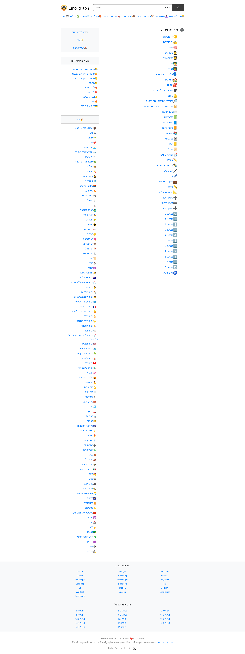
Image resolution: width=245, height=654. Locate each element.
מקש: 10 (170, 267)
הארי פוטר (89, 214)
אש (94, 101)
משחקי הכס (89, 440)
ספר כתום (169, 128)
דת (93, 205)
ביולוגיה (91, 166)
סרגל (172, 187)
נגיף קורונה (89, 449)
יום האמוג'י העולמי (85, 301)
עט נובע (170, 170)
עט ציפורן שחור (166, 165)
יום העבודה (89, 330)
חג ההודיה (89, 243)
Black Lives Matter (85, 127)
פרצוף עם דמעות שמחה (84, 69)
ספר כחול (170, 122)
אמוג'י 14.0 (122, 622)
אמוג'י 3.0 (165, 610)
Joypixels (165, 579)
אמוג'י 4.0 (80, 614)
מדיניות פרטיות (165, 642)
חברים (91, 234)
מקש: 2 (171, 224)
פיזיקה (91, 498)
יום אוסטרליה (88, 277)
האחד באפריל (88, 209)
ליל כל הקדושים (87, 377)
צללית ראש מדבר (165, 74)
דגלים (65, 16)
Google (122, 571)
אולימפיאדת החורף (85, 152)
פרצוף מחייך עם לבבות (84, 73)
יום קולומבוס (88, 358)
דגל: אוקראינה (89, 105)
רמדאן (91, 541)
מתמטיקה (90, 445)
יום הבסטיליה (88, 306)
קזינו (92, 522)
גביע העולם (89, 195)
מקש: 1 (171, 219)
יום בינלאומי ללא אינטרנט (82, 282)
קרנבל (91, 531)
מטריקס (90, 396)
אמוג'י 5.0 (122, 614)
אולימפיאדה (89, 147)
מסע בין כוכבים (87, 430)
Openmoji (80, 583)
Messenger (122, 579)
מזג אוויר (90, 391)
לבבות (91, 372)
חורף (92, 263)
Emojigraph (78, 8)
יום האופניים (88, 292)
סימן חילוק (169, 208)
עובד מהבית (89, 488)
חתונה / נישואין (87, 272)
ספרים (171, 133)
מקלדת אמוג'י (80, 32)
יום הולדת (90, 316)
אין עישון (90, 156)
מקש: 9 (171, 262)
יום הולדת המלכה (86, 320)
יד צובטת (170, 36)
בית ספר (170, 79)
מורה (172, 63)
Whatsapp (80, 579)
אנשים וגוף (161, 16)
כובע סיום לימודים (165, 90)
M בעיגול (170, 272)
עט (173, 176)
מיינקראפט (89, 401)
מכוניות (91, 416)
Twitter (80, 575)
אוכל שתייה (128, 16)
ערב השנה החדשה (86, 493)
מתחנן (93, 82)
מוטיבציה (90, 387)
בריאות (91, 171)
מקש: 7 (171, 251)
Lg (80, 587)
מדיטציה (90, 382)
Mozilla (122, 587)
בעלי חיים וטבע (145, 16)
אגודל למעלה (89, 96)
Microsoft (165, 575)
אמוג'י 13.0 (165, 618)
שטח (92, 546)
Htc (165, 583)
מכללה (91, 420)
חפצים (85, 16)
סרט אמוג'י (89, 483)
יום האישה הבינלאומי (84, 296)
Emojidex (122, 583)
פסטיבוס (90, 507)
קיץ (93, 527)
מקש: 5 (171, 240)
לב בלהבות (90, 87)
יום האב (91, 287)
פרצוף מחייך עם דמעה (85, 78)
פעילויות (96, 16)
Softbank (165, 587)
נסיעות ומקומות (111, 16)
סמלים (74, 16)
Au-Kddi (80, 591)
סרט (92, 478)
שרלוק (91, 551)
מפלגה (91, 435)
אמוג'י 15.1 (80, 627)
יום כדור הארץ (88, 348)
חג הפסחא (89, 253)
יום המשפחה (88, 325)
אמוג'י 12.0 (80, 618)
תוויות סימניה (168, 154)
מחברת (171, 138)
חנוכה (92, 267)
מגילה (172, 149)
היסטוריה (90, 229)
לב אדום (92, 92)
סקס (92, 473)
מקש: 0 (171, 213)
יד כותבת (170, 42)
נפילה (92, 454)
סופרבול (90, 459)
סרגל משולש (168, 192)
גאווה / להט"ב (88, 185)
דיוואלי (91, 200)
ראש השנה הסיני (86, 536)
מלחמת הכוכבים (86, 425)
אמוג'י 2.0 (122, 610)
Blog (80, 40)
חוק (93, 258)
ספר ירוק (170, 117)
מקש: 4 (171, 235)
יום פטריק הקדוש (86, 353)
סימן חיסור (169, 203)
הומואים (90, 219)
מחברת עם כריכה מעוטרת (160, 106)
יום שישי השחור (87, 367)
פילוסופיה (90, 502)
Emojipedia (80, 595)
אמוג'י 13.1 (80, 622)
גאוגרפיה (90, 181)
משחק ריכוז (80, 47)
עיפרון (172, 160)
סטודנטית (170, 58)
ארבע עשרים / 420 (85, 161)
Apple (80, 571)
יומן (173, 144)
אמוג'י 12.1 (122, 618)
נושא (80, 119)
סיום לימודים (88, 464)
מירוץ (92, 411)
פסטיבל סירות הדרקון (84, 512)
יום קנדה (90, 363)
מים (93, 406)
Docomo (122, 591)
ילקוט (172, 85)
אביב (92, 137)
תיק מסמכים (168, 181)
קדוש (92, 517)
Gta (93, 132)
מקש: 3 (171, 229)
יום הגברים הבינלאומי (84, 311)
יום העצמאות (88, 343)
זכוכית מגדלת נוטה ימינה (161, 101)
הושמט (91, 224)
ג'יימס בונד (89, 176)
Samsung (122, 575)
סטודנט (171, 52)
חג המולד (90, 248)
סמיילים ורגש (176, 16)
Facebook (165, 571)
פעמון (172, 95)
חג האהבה (89, 238)
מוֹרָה (172, 69)
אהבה (92, 142)
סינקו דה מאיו (88, 469)
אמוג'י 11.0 (165, 614)
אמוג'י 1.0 (80, 610)
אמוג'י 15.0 (165, 622)
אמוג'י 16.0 (122, 627)
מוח (173, 47)
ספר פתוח (169, 111)
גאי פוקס (90, 190)
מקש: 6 (171, 246)
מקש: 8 (171, 256)
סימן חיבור (169, 197)
